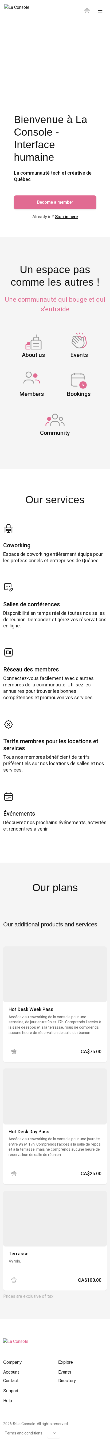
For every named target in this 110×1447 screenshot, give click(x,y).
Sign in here (66, 216)
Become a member (55, 202)
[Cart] (87, 10)
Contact (11, 1380)
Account (11, 1372)
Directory (67, 1380)
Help (7, 1400)
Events (64, 1372)
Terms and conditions (23, 1433)
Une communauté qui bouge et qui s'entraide (55, 304)
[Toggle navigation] (100, 11)
